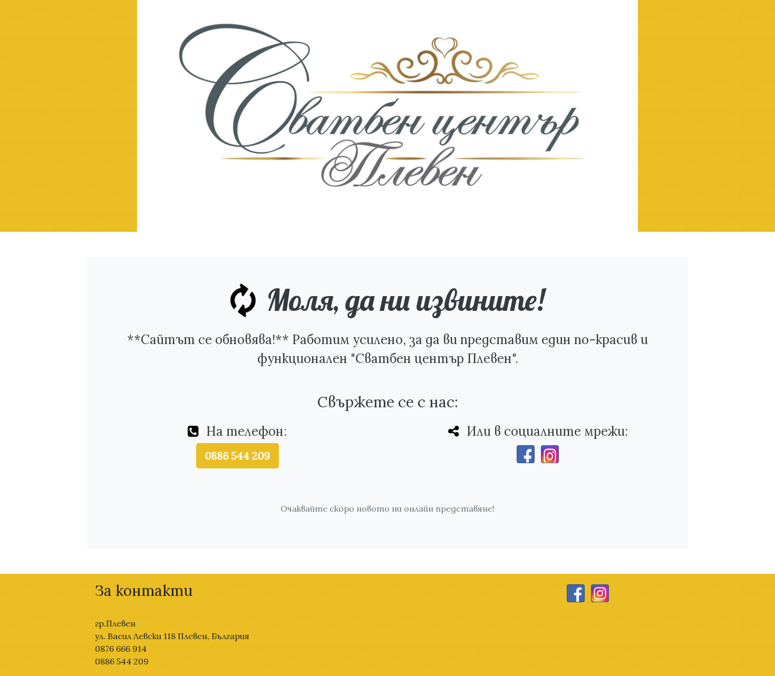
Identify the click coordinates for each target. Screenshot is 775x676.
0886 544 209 (237, 455)
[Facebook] (526, 454)
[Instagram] (550, 454)
